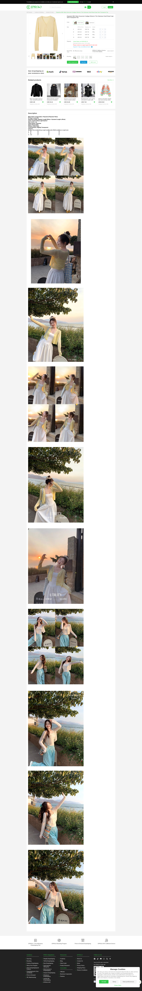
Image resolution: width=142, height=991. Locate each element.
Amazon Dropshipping (49, 972)
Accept (104, 981)
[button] (100, 29)
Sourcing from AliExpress (47, 966)
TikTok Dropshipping (48, 961)
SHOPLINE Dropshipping (47, 979)
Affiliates (62, 971)
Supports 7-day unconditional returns (82, 46)
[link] (29, 12)
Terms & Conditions (82, 970)
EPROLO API (47, 982)
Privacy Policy (117, 985)
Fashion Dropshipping (32, 963)
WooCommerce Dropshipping (47, 970)
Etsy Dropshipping (48, 963)
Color (68, 22)
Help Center (63, 963)
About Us (79, 958)
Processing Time (69, 51)
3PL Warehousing (31, 977)
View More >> (110, 80)
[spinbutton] (102, 29)
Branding (69, 56)
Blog (61, 961)
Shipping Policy (81, 967)
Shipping (69, 41)
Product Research (65, 965)
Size (68, 27)
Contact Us (80, 961)
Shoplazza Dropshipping (47, 975)
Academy (62, 958)
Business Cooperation (66, 974)
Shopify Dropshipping (49, 958)
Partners (62, 976)
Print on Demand (31, 975)
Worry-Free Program (32, 965)
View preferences (128, 981)
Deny (114, 981)
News (78, 963)
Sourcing (29, 958)
